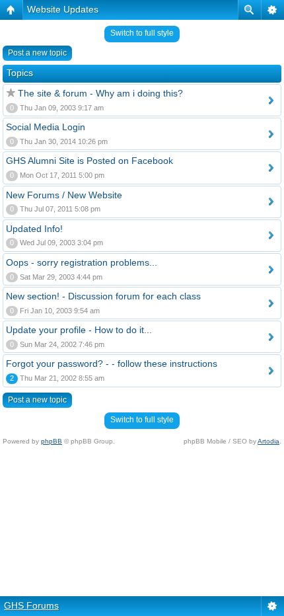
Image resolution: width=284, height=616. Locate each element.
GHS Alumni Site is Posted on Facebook (89, 160)
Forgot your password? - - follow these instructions (111, 363)
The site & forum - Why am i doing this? (100, 93)
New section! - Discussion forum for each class (103, 296)
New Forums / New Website (64, 195)
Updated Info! (34, 228)
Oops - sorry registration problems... (81, 262)
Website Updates (62, 9)
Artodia (268, 441)
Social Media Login (45, 127)
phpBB (51, 441)
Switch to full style (142, 33)
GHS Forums (31, 605)
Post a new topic (37, 53)
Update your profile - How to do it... (79, 330)
